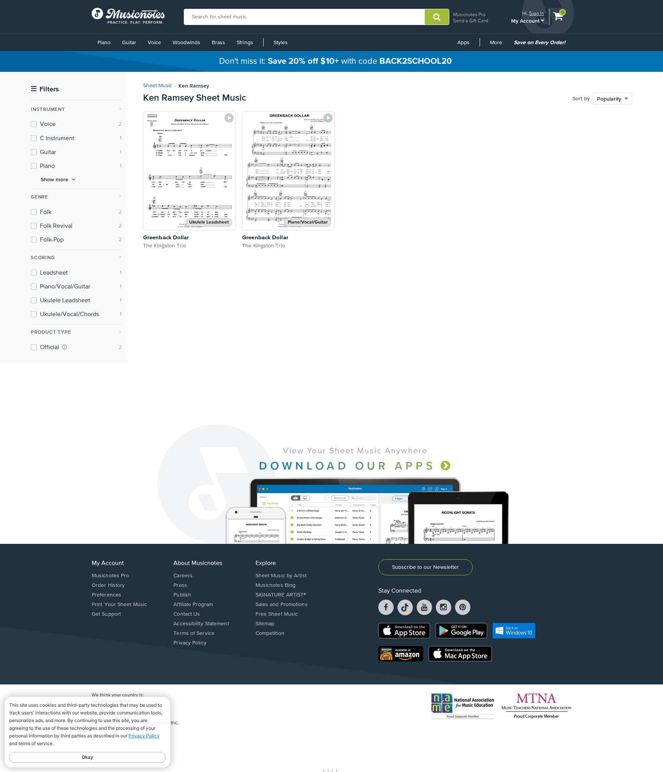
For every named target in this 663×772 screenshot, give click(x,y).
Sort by (581, 98)
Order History (108, 585)
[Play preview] (229, 118)
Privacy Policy (189, 643)
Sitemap (265, 623)
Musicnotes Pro (469, 14)
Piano (103, 42)
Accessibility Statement (201, 623)
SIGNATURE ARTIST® (281, 595)
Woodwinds (186, 42)
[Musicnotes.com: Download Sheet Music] (128, 15)
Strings (245, 42)
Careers (183, 575)
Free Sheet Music (277, 614)
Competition (270, 633)
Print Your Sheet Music (119, 604)
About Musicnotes (197, 563)
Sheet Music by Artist (281, 575)
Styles (281, 42)
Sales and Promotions (282, 604)
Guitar (129, 42)
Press (180, 585)
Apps (463, 42)
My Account (526, 20)
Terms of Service (193, 633)
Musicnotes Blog (276, 585)
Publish (182, 595)
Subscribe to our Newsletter (425, 567)
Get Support (106, 614)
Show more (54, 179)
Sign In (536, 13)
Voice (154, 42)
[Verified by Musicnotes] (64, 347)
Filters (45, 89)
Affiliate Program (193, 604)
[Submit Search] (437, 17)
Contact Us (186, 614)
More (499, 45)
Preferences (106, 595)
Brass (218, 42)
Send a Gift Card (470, 20)
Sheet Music (157, 85)
